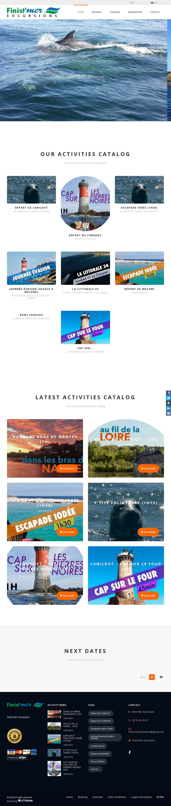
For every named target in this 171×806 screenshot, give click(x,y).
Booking (96, 12)
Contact (155, 12)
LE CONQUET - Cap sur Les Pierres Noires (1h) (72, 766)
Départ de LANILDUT (101, 713)
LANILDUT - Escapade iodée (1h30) (72, 738)
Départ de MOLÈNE (100, 753)
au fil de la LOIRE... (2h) (70, 724)
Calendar (115, 12)
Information (135, 12)
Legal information (141, 796)
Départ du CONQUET (101, 721)
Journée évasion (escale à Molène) (103, 737)
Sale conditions (117, 796)
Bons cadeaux (98, 761)
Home (81, 12)
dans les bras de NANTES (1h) (72, 712)
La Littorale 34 (97, 746)
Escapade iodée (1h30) (101, 728)
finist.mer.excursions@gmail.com (146, 731)
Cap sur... (95, 769)
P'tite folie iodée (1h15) (70, 751)
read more (68, 718)
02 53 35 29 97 (140, 720)
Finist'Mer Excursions (143, 740)
